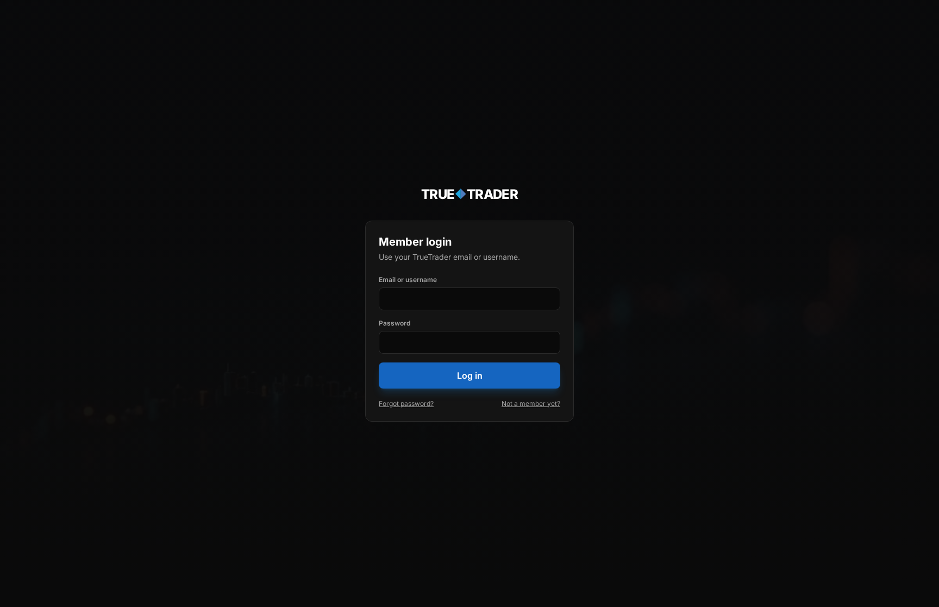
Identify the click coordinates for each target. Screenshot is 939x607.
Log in (470, 375)
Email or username (408, 280)
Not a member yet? (531, 403)
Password (394, 323)
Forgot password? (406, 403)
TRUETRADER (469, 194)
